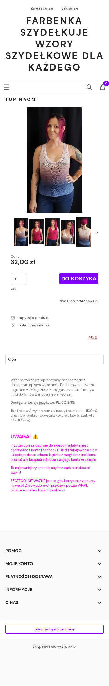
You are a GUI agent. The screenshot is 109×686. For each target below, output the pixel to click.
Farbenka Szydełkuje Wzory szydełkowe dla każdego (54, 44)
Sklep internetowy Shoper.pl (54, 646)
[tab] (54, 359)
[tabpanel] (54, 440)
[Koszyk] (102, 88)
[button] (6, 86)
